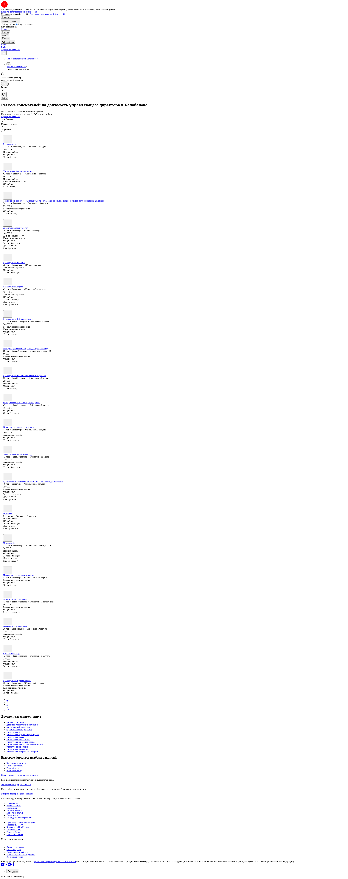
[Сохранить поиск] (4, 94)
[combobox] (13, 77)
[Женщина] (7, 257)
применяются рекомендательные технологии (55, 861)
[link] (5, 38)
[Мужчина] (7, 139)
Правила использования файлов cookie (48, 14)
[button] (4, 45)
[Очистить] (5, 84)
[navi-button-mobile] (4, 53)
